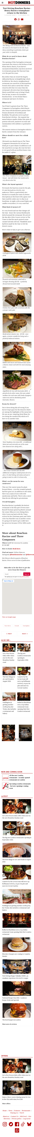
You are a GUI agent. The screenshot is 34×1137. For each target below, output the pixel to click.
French (17, 625)
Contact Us (14, 1116)
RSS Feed (23, 1116)
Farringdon (26, 625)
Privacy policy (16, 1119)
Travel (22, 1113)
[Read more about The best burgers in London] (16, 1010)
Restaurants (26, 1111)
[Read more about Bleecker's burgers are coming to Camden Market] (16, 944)
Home (5, 1111)
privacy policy (25, 576)
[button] (12, 19)
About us (6, 1116)
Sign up (26, 574)
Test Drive (8, 625)
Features (17, 1111)
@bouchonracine (16, 554)
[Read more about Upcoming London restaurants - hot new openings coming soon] (5, 786)
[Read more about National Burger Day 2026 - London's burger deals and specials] (16, 988)
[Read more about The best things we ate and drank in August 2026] (9, 670)
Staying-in (14, 1113)
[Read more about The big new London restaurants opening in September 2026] (24, 647)
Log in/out (27, 1119)
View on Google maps (9, 617)
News (10, 1111)
